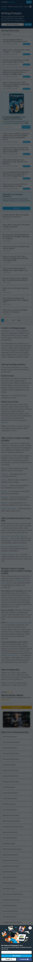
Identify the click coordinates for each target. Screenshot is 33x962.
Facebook (23, 959)
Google (8, 959)
